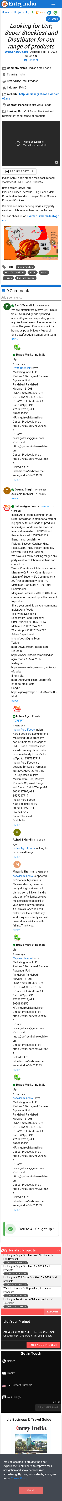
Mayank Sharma (22, 958)
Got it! (31, 1490)
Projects (19, 12)
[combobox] (7, 1385)
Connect (31, 60)
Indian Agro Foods (16, 51)
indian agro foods (31, 506)
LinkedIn (43, 216)
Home (5, 12)
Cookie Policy (19, 1478)
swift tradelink (24, 305)
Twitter (32, 216)
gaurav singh (23, 489)
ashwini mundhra (24, 839)
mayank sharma (23, 871)
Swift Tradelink (22, 368)
